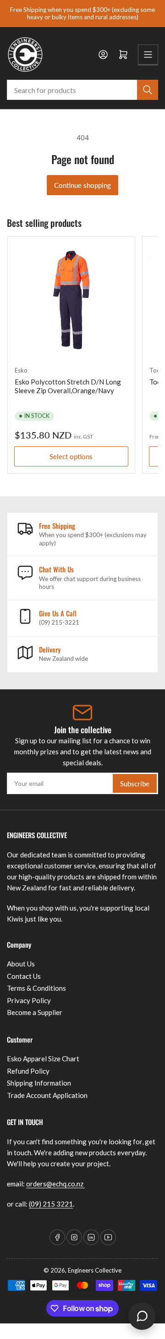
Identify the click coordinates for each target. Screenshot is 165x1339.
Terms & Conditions (36, 988)
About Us (21, 964)
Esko (21, 370)
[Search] (148, 89)
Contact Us (24, 976)
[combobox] (82, 90)
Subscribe (134, 783)
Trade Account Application (47, 1095)
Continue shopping (82, 185)
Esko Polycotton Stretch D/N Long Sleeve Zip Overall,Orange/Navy (68, 386)
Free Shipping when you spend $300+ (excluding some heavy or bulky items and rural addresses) (82, 13)
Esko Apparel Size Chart (43, 1058)
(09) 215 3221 (51, 1204)
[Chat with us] (142, 1316)
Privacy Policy (29, 1000)
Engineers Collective (94, 1270)
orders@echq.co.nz (55, 1184)
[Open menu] (148, 54)
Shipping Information (39, 1083)
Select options (71, 456)
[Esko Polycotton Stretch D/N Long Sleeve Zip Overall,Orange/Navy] (71, 300)
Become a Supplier (34, 1012)
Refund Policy (28, 1071)
